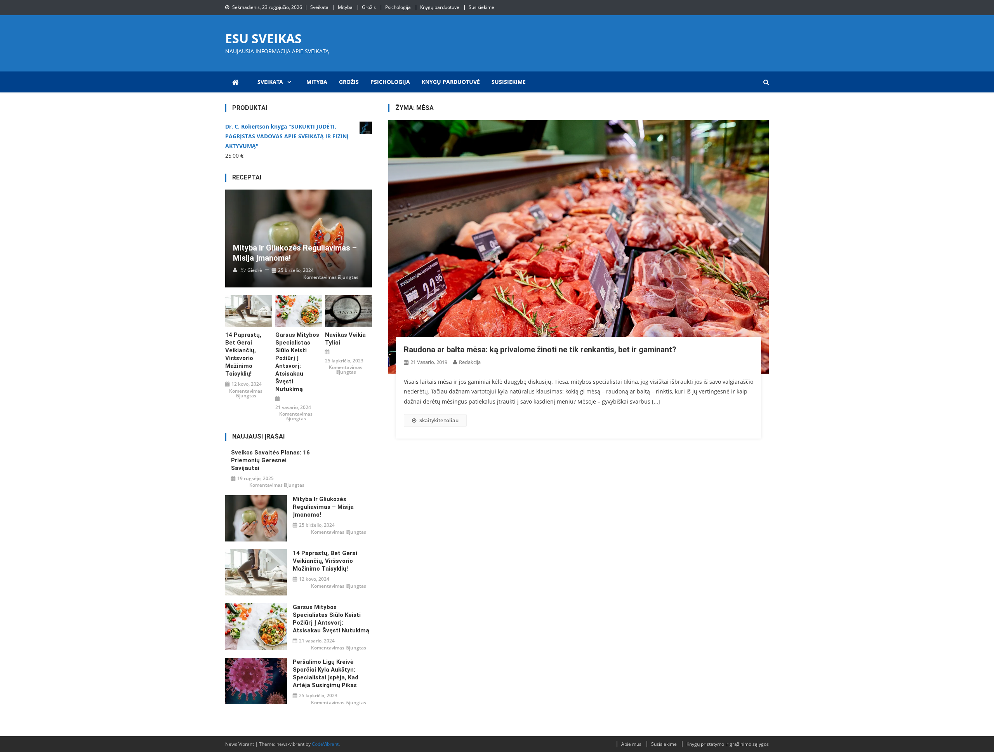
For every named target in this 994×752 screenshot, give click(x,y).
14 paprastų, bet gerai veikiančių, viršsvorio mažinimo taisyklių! (243, 354)
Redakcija (470, 362)
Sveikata (319, 7)
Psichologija (398, 7)
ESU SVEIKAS (263, 38)
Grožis (369, 7)
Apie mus (631, 744)
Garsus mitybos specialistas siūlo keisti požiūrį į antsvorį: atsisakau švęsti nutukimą (297, 362)
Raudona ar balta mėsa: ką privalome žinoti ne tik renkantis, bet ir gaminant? (540, 349)
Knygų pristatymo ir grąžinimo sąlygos (727, 744)
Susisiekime (481, 7)
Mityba (345, 7)
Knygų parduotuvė (439, 7)
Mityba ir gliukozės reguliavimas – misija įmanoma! (295, 253)
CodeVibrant (325, 744)
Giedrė (254, 270)
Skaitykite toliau (439, 420)
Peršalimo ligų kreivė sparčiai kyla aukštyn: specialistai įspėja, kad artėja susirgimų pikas (325, 673)
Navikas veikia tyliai (345, 338)
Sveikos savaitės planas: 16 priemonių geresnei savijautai (270, 460)
